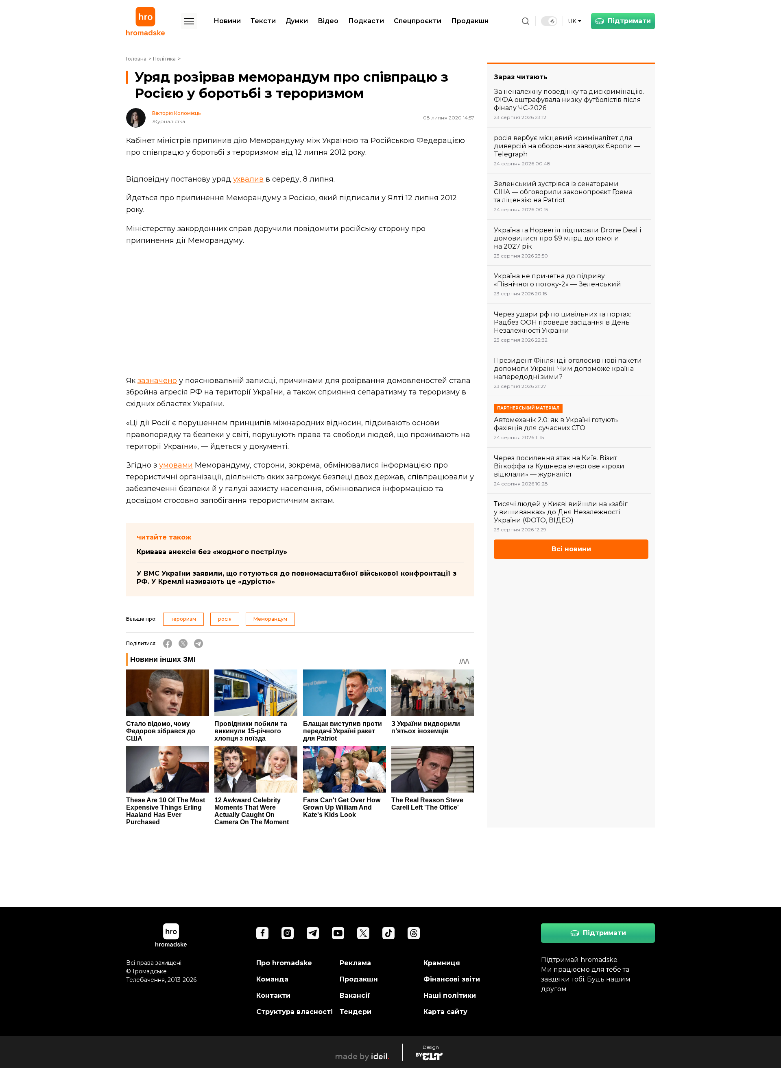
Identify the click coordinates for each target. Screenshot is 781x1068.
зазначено (157, 380)
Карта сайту (445, 1012)
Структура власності (294, 1012)
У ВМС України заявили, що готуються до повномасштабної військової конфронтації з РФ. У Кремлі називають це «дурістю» (296, 577)
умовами (176, 465)
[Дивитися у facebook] (262, 933)
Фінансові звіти (451, 979)
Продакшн (470, 21)
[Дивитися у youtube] (338, 933)
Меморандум (270, 619)
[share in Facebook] (167, 643)
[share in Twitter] (183, 643)
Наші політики (449, 995)
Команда (272, 979)
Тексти (263, 21)
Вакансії (355, 995)
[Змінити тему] (549, 21)
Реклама (355, 963)
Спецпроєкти (417, 21)
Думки (297, 21)
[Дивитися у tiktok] (388, 933)
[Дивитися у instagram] (287, 933)
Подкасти (366, 21)
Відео (328, 21)
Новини (227, 21)
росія (224, 619)
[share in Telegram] (198, 643)
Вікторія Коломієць (176, 113)
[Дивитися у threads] (414, 933)
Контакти (273, 995)
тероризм (183, 619)
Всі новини (571, 549)
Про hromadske (284, 963)
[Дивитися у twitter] (363, 933)
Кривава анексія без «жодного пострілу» (212, 552)
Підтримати (629, 21)
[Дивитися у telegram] (313, 933)
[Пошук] (525, 21)
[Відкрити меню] (189, 21)
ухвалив (248, 179)
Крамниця (441, 963)
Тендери (355, 1012)
